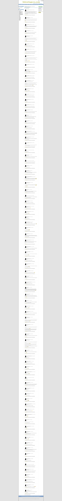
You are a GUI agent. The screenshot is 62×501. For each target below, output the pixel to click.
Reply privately (26, 33)
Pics (36, 4)
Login (38, 4)
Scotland (20, 18)
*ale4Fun (28, 17)
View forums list (33, 33)
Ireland (19, 15)
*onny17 (27, 165)
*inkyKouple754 (28, 246)
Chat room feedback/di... (21, 13)
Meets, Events (32, 4)
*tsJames (28, 398)
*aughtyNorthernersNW (29, 176)
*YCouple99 (28, 24)
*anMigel (28, 170)
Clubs (34, 4)
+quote (31, 33)
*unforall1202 (28, 458)
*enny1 (27, 189)
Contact (36, 496)
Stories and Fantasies (20, 12)
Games (19, 20)
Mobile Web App (38, 496)
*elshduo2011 (28, 393)
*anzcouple (28, 311)
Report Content (32, 496)
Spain (30, 6)
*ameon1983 (28, 382)
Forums (28, 6)
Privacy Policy (24, 496)
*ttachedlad (28, 366)
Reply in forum (29, 33)
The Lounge (20, 10)
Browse (24, 4)
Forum (29, 4)
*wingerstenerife (28, 80)
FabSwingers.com (26, 6)
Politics (19, 16)
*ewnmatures (28, 30)
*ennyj (27, 300)
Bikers (19, 19)
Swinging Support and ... (21, 11)
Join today (39, 12)
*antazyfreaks (28, 99)
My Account (22, 4)
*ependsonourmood (28, 479)
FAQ (25, 496)
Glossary (34, 496)
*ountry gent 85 (28, 227)
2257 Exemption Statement (28, 496)
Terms (21, 496)
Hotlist (27, 4)
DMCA (30, 496)
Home (19, 4)
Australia (19, 17)
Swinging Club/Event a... (21, 14)
